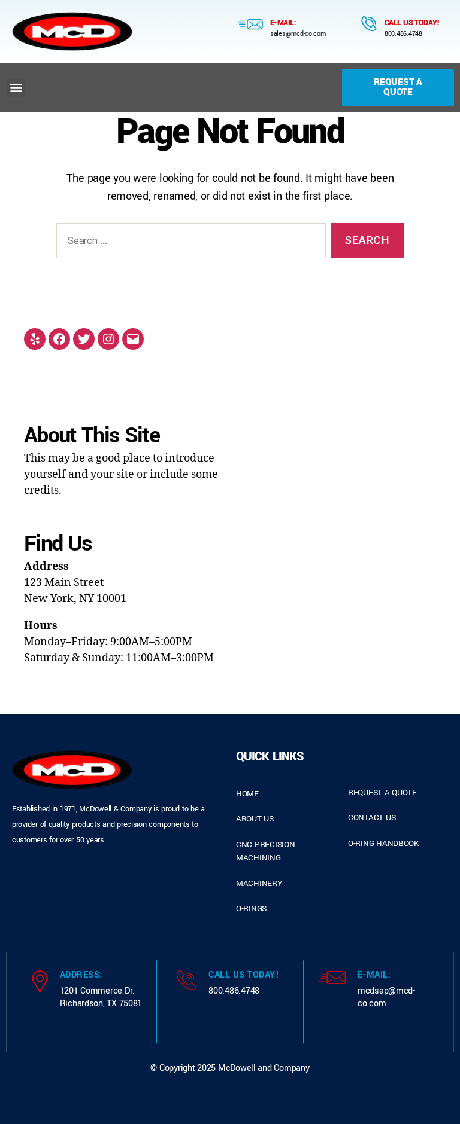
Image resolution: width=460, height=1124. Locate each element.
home (247, 793)
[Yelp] (35, 339)
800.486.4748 (403, 33)
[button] (16, 87)
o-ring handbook (383, 843)
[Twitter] (84, 339)
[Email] (133, 339)
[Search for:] (189, 243)
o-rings (251, 908)
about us (255, 818)
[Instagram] (108, 339)
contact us (371, 817)
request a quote (382, 792)
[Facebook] (59, 339)
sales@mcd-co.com (298, 33)
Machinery (259, 883)
